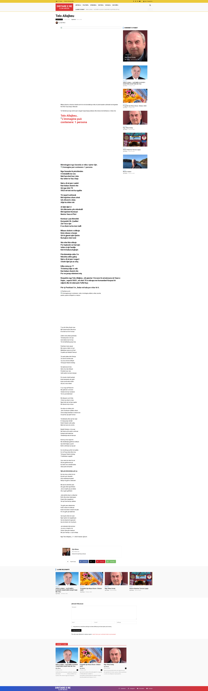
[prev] (149, 9)
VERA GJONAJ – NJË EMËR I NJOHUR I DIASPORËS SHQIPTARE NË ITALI (134, 83)
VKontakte (141, 688)
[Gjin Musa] (57, 22)
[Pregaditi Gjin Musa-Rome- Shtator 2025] (135, 96)
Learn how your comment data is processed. (104, 634)
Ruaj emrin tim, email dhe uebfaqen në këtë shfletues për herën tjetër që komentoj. (92, 626)
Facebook (123, 688)
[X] (138, 1)
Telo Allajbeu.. (69, 115)
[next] (151, 9)
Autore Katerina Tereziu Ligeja (134, 57)
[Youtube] (140, 1)
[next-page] (59, 681)
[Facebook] (134, 1)
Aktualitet (125, 80)
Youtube (150, 688)
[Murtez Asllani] (135, 161)
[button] (150, 5)
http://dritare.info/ (75, 551)
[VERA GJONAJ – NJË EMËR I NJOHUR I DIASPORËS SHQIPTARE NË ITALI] (135, 72)
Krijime (127, 54)
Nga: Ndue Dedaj (128, 128)
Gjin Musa (62, 22)
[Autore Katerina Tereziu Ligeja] (135, 46)
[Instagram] (136, 1)
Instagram (132, 688)
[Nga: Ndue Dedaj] (135, 118)
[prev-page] (57, 681)
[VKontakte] (137, 688)
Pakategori (59, 19)
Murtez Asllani (127, 171)
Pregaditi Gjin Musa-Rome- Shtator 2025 (95, 9)
